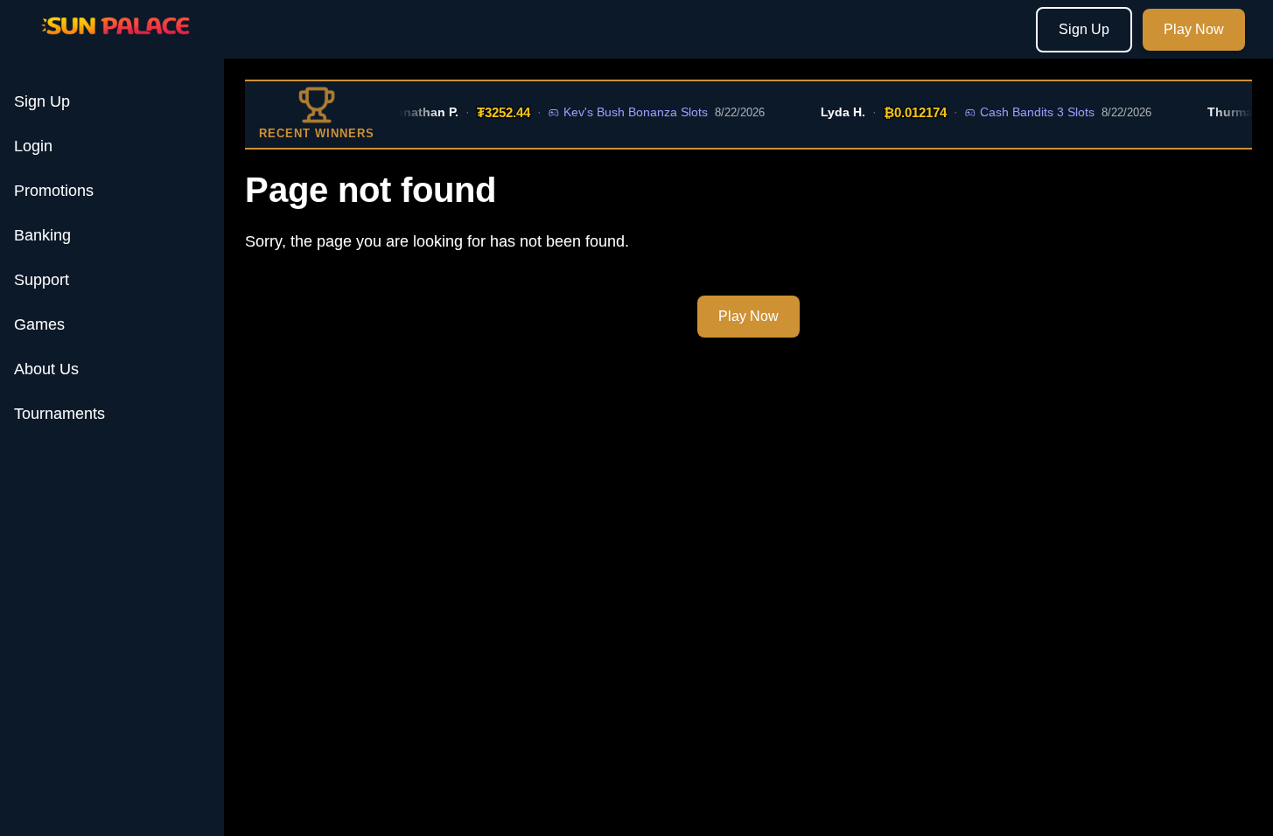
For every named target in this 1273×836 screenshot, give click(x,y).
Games (39, 324)
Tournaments (59, 413)
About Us (46, 369)
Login (33, 146)
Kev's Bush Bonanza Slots (628, 112)
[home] (115, 46)
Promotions (54, 190)
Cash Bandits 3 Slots (1030, 112)
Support (41, 280)
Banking (42, 235)
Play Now (1194, 29)
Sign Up (1084, 29)
